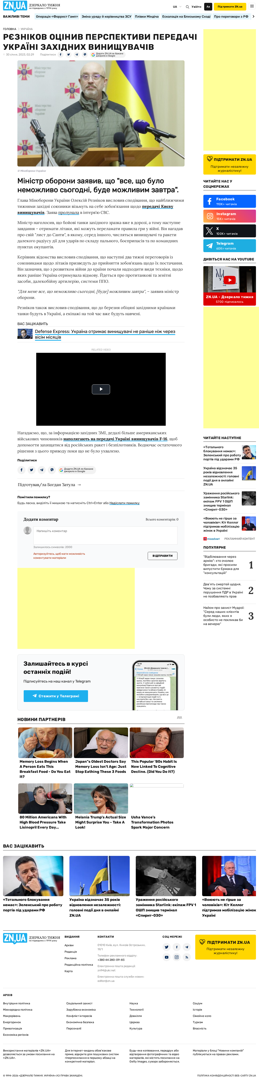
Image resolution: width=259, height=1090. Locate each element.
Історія (197, 1009)
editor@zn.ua (106, 981)
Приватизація (12, 1028)
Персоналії (73, 1028)
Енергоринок (12, 1022)
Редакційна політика (79, 964)
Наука (134, 1003)
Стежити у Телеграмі (59, 696)
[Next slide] (253, 16)
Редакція (71, 951)
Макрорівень (11, 1016)
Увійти (196, 7)
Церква (135, 1022)
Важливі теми (16, 16)
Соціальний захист (79, 1003)
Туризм (198, 1022)
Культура (136, 1028)
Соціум (197, 1003)
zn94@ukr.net (106, 970)
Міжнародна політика (17, 1009)
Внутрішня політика (16, 1003)
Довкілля (136, 1016)
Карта (69, 971)
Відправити (163, 556)
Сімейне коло (202, 1016)
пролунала (68, 212)
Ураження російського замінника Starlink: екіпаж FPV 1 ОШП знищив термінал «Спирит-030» (221, 501)
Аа (208, 6)
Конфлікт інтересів (79, 1016)
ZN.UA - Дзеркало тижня (229, 297)
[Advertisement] (76, 608)
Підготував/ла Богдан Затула (46, 484)
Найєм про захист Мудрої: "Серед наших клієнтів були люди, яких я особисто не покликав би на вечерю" (223, 616)
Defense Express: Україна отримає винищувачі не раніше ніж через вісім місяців (105, 334)
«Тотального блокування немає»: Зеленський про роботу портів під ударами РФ (222, 453)
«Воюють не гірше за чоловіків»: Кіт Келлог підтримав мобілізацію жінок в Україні (221, 524)
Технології (136, 1009)
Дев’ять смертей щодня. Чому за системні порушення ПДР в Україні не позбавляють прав (223, 590)
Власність (199, 1028)
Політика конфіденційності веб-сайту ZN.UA (226, 1075)
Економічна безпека (80, 1022)
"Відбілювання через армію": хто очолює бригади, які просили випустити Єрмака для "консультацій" (221, 565)
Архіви (69, 945)
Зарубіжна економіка (81, 1009)
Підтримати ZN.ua (230, 6)
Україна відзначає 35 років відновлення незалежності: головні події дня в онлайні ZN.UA (221, 476)
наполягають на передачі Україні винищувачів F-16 (115, 438)
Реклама (70, 958)
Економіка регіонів (16, 1035)
